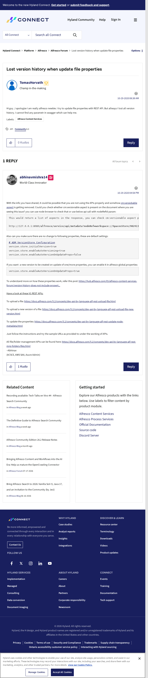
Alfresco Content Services (30, 119)
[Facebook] (11, 563)
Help (102, 20)
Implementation (16, 579)
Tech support (107, 600)
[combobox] (57, 35)
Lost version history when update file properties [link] (97, 51)
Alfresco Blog (15, 407)
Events (104, 579)
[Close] (139, 658)
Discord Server (89, 435)
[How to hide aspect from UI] (133, 161)
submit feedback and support (89, 5)
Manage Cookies (36, 672)
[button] (11, 143)
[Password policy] (139, 161)
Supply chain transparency (115, 643)
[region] (72, 665)
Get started (58, 5)
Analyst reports (67, 531)
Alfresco (42, 51)
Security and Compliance (67, 643)
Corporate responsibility (72, 600)
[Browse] (135, 19)
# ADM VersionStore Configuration (32, 242)
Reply (131, 142)
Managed (12, 586)
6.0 (22, 129)
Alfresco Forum (59, 51)
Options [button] (135, 51)
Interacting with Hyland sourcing (98, 647)
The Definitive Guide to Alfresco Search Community (33, 420)
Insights (63, 538)
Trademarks (90, 643)
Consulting (13, 593)
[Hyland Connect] (27, 20)
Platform (29, 51)
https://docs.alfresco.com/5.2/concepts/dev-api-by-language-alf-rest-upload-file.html (70, 301)
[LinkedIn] (40, 563)
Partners (63, 593)
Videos (104, 545)
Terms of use (43, 643)
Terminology (107, 531)
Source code (87, 430)
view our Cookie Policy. (80, 665)
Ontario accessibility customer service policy (53, 647)
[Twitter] (21, 563)
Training (104, 586)
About (62, 586)
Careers (63, 579)
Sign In (116, 19)
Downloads (106, 538)
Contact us (15, 545)
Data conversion (16, 600)
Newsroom (64, 607)
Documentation (108, 593)
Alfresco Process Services (96, 419)
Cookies (28, 643)
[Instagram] (30, 563)
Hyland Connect (11, 51)
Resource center (108, 524)
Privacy (17, 643)
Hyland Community (81, 20)
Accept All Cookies (62, 672)
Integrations (65, 545)
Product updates (109, 553)
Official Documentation (95, 424)
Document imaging (17, 607)
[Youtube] (49, 563)
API (11, 129)
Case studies (65, 524)
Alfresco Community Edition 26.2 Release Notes (31, 440)
